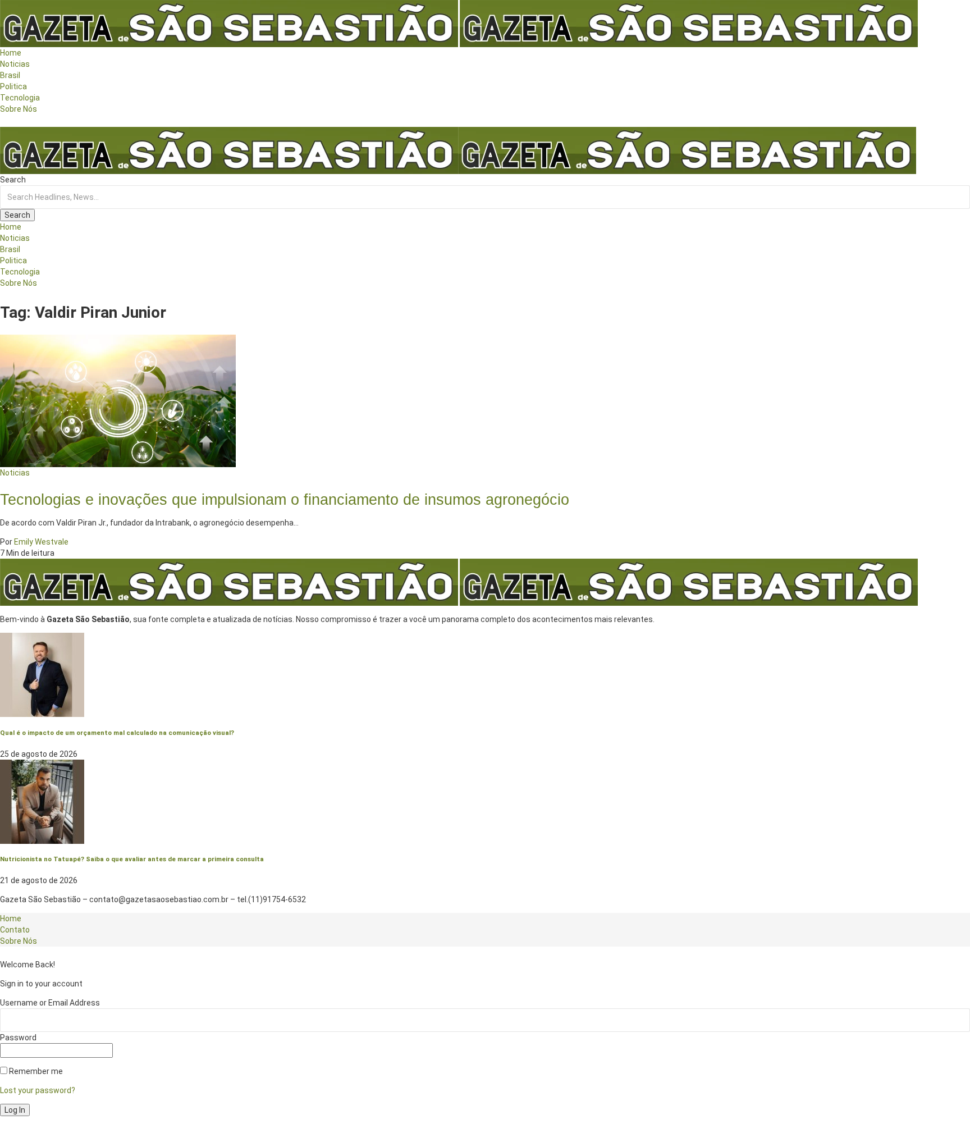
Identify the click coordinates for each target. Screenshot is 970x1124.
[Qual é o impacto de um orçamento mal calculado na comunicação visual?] (42, 674)
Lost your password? (37, 1090)
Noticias (15, 472)
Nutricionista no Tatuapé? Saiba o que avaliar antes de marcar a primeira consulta (132, 859)
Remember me (35, 1071)
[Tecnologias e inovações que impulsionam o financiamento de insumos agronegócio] (118, 399)
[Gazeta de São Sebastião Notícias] (458, 149)
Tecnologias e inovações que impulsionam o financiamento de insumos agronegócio (284, 499)
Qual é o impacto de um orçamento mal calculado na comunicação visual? (117, 733)
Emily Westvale (41, 541)
